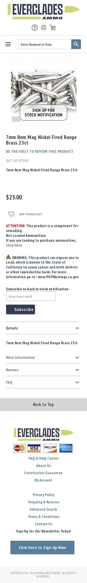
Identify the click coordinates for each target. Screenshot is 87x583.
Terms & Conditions (43, 516)
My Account (43, 480)
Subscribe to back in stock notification (37, 288)
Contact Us (43, 523)
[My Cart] (52, 27)
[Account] (43, 27)
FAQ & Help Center (43, 458)
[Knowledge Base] (34, 27)
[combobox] (49, 44)
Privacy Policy (43, 494)
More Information (20, 357)
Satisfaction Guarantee (43, 472)
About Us (43, 465)
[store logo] (43, 12)
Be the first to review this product (39, 151)
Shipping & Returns (43, 501)
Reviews (12, 369)
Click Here (14, 245)
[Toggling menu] (8, 44)
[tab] (43, 328)
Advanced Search (43, 509)
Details (12, 328)
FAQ (9, 382)
